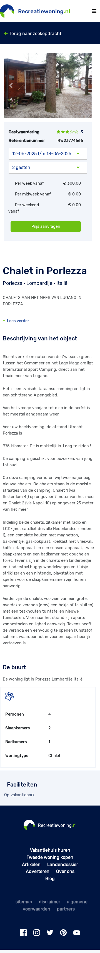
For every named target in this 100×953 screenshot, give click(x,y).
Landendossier (62, 864)
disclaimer (49, 901)
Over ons (65, 871)
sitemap (24, 901)
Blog (50, 878)
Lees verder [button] (17, 321)
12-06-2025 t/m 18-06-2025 (41, 153)
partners (66, 909)
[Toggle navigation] (94, 11)
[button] (10, 85)
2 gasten (21, 167)
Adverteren (37, 871)
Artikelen (31, 864)
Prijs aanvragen (45, 226)
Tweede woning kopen (50, 857)
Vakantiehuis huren (50, 850)
